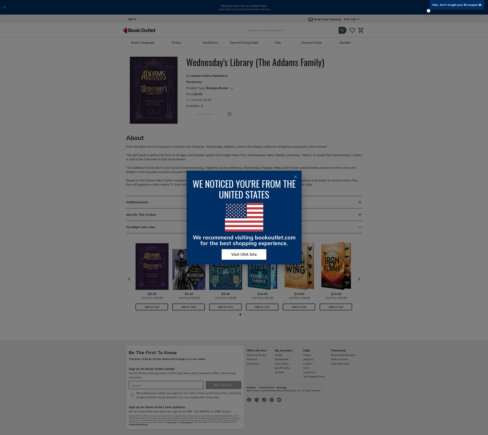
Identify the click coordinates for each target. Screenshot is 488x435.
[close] (295, 176)
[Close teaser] (428, 11)
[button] (457, 5)
